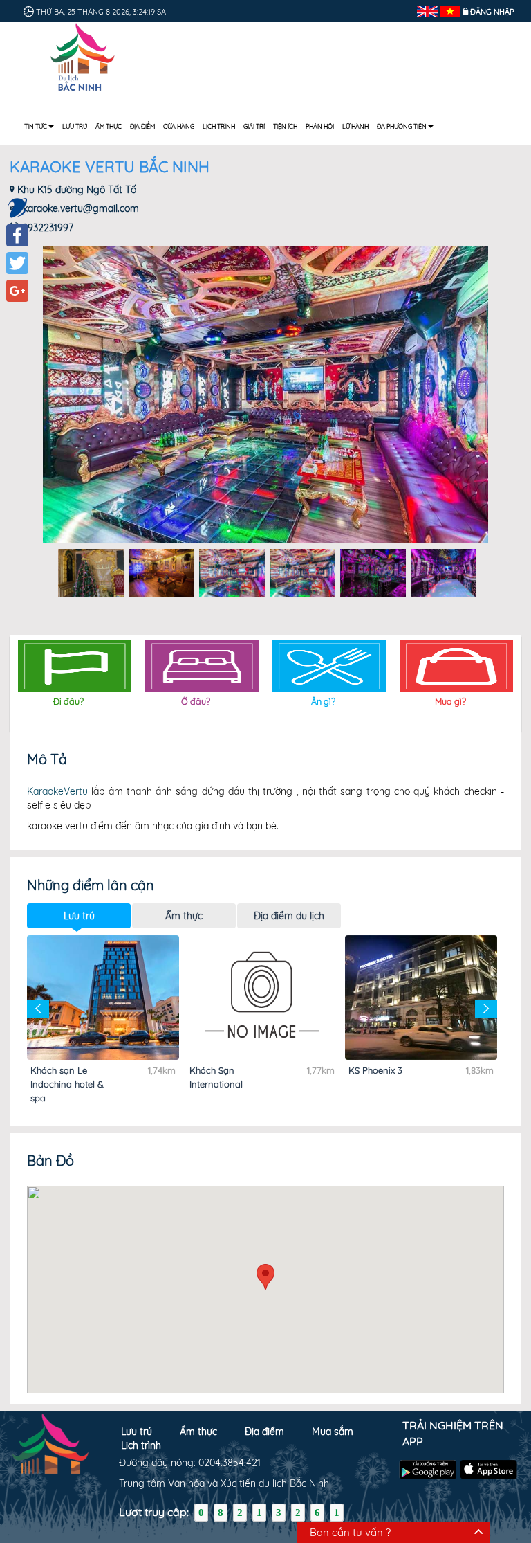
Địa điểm (142, 126)
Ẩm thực (108, 126)
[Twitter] (17, 263)
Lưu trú (74, 126)
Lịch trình (219, 126)
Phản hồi (320, 126)
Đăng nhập (492, 12)
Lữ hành (355, 126)
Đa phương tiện (402, 126)
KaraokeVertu (57, 791)
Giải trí (254, 126)
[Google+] (17, 291)
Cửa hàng (178, 126)
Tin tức (35, 126)
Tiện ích (285, 126)
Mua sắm (332, 1431)
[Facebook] (17, 235)
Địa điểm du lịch (289, 916)
